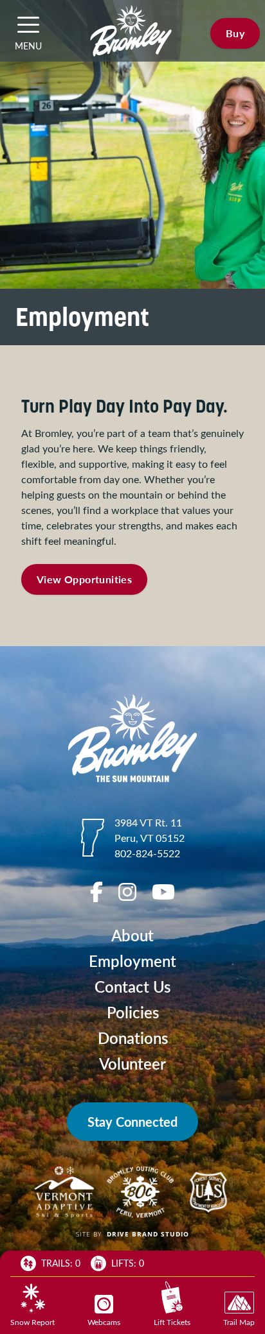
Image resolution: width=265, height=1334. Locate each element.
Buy (235, 33)
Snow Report (32, 1322)
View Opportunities (84, 579)
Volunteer (132, 1063)
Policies (133, 1012)
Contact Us (132, 986)
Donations (133, 1037)
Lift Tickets (172, 1322)
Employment (132, 960)
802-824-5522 (147, 853)
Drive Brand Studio (148, 1234)
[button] (28, 24)
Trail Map (239, 1322)
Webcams (103, 1322)
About (132, 935)
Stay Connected (132, 1122)
